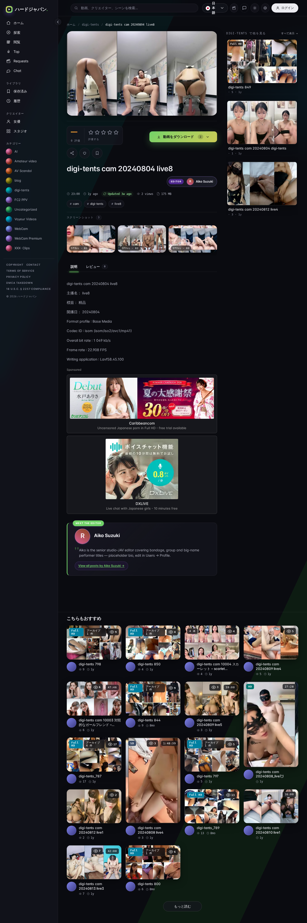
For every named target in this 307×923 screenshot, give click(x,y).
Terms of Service (20, 270)
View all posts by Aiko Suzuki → (101, 566)
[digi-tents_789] (212, 812)
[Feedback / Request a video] (244, 8)
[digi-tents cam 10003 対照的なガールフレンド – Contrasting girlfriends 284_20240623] (94, 707)
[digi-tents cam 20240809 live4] (271, 650)
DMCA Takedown (19, 282)
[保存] (97, 153)
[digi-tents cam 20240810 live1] (271, 814)
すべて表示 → (289, 33)
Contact (33, 264)
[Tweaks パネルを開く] (265, 8)
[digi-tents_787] (94, 761)
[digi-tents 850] (153, 648)
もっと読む (182, 906)
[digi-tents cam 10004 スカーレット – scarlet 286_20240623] (212, 650)
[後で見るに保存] (115, 631)
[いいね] (84, 153)
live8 (118, 204)
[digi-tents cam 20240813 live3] (94, 870)
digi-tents (90, 24)
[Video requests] (234, 8)
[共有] (72, 153)
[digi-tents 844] (153, 705)
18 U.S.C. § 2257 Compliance (28, 289)
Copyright (14, 264)
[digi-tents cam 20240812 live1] (94, 814)
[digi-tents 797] (212, 761)
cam (76, 204)
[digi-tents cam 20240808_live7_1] (271, 733)
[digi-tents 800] (153, 868)
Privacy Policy (18, 276)
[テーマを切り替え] (254, 8)
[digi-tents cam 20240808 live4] (153, 789)
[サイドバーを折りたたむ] (58, 22)
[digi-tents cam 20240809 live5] (212, 707)
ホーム (71, 24)
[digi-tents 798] (94, 648)
